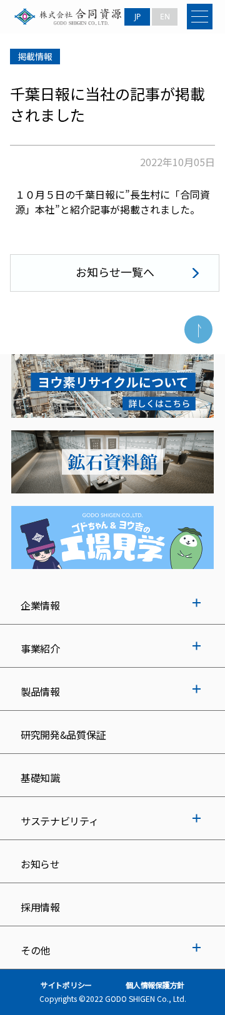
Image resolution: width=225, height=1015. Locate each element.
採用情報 (40, 906)
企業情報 (40, 605)
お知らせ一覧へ (115, 272)
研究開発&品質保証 (63, 734)
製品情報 (40, 691)
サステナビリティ (59, 820)
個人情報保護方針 (155, 984)
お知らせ (40, 863)
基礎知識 (40, 777)
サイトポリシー (66, 984)
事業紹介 (40, 648)
